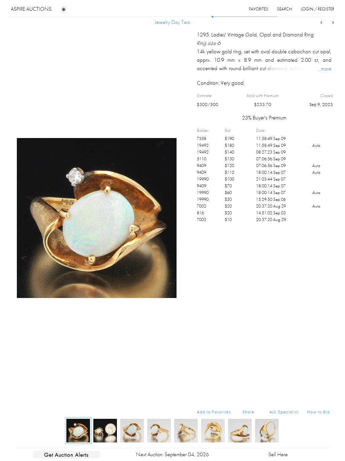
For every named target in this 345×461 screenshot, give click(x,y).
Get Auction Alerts (66, 454)
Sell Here (278, 454)
